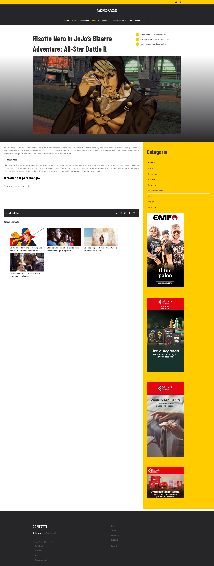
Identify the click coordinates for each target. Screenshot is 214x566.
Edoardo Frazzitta (158, 44)
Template (152, 207)
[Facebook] (112, 213)
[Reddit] (121, 213)
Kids (150, 196)
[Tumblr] (129, 213)
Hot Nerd (160, 39)
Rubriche (152, 185)
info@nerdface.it (49, 533)
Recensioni (153, 174)
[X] (116, 213)
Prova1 (151, 202)
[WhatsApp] (125, 213)
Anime (153, 39)
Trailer (167, 39)
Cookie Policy (50, 542)
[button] (146, 20)
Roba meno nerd (155, 190)
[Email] (134, 213)
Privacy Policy (38, 542)
